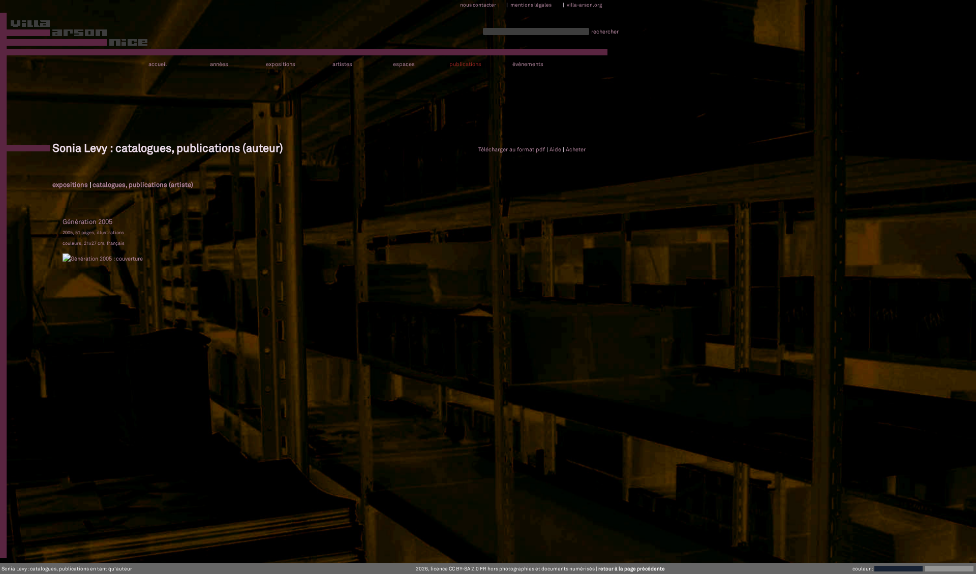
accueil (157, 64)
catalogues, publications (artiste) (143, 184)
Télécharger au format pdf (511, 149)
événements (527, 64)
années (219, 64)
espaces (404, 64)
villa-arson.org (584, 5)
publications (465, 64)
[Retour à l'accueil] (74, 35)
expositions (280, 64)
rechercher (605, 31)
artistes (342, 64)
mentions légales (531, 5)
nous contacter (478, 5)
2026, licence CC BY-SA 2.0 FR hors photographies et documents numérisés (505, 568)
